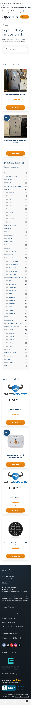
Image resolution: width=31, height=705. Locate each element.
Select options (15, 556)
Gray (10, 206)
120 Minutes (12, 284)
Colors (8, 189)
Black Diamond (10, 183)
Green (10, 209)
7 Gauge (11, 346)
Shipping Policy (20, 699)
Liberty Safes (10, 255)
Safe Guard (9, 320)
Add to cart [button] (15, 107)
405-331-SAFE (12, 587)
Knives (8, 248)
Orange (11, 212)
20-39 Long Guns (13, 264)
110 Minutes (12, 281)
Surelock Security (11, 353)
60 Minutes (12, 300)
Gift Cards (9, 241)
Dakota (8, 232)
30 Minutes (12, 294)
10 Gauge (11, 333)
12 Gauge (11, 339)
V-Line (8, 359)
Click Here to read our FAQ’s (10, 633)
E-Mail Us (4, 583)
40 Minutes (12, 297)
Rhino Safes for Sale (12, 317)
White (10, 222)
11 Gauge (11, 336)
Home (6, 25)
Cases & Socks (13, 176)
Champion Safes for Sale (13, 186)
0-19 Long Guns (13, 261)
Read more (15, 153)
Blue (10, 199)
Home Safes (12, 274)
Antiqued (11, 192)
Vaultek (8, 366)
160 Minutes (12, 290)
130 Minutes (12, 287)
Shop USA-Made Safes (12, 326)
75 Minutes (12, 303)
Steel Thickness (11, 330)
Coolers (8, 228)
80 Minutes (12, 307)
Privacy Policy (19, 697)
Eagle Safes (9, 235)
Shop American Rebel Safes (14, 323)
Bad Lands (9, 179)
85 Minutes (12, 310)
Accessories (9, 173)
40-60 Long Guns (13, 268)
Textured (11, 219)
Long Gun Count (11, 258)
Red (10, 215)
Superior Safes (10, 349)
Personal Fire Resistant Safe (14, 277)
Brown (10, 202)
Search (15, 702)
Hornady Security (11, 245)
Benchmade (12, 251)
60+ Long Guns (13, 271)
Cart (24, 701)
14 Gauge (11, 343)
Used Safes (9, 356)
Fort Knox (9, 238)
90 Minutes (12, 313)
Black (10, 196)
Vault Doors (9, 362)
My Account (5, 702)
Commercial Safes (11, 225)
